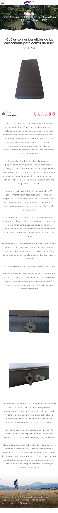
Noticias (14, 17)
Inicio (5, 17)
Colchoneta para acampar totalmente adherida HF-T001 (29, 266)
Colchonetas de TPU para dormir (35, 161)
